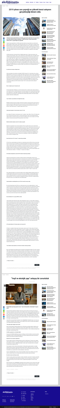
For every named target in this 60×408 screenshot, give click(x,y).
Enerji (44, 2)
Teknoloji (40, 2)
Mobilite (37, 2)
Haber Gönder (12, 401)
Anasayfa (4, 274)
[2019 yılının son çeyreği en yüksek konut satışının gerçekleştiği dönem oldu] (21, 26)
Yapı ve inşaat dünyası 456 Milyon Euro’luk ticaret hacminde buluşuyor (51, 32)
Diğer (50, 2)
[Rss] (11, 396)
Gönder (37, 376)
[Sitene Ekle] (14, 396)
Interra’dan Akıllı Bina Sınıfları (51, 73)
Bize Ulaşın (24, 400)
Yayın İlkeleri (4, 400)
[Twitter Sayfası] (4, 396)
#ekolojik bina (12, 369)
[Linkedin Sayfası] (9, 396)
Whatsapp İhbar (12, 400)
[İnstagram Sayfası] (6, 396)
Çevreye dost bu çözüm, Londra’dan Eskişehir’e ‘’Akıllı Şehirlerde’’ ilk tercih (51, 21)
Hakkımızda (4, 399)
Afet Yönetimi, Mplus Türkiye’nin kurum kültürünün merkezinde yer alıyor (51, 40)
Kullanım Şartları (12, 399)
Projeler (47, 2)
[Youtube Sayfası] (7, 396)
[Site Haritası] (12, 396)
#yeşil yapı (8, 369)
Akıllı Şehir (31, 2)
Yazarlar (23, 395)
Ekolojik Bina (31, 313)
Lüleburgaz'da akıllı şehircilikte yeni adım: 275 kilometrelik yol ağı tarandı (51, 44)
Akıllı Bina (27, 2)
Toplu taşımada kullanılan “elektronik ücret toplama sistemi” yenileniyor (51, 36)
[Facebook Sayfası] (2, 396)
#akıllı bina (16, 369)
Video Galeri (24, 393)
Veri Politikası (4, 401)
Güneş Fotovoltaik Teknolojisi (51, 321)
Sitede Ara (46, 393)
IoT (34, 2)
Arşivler (23, 397)
